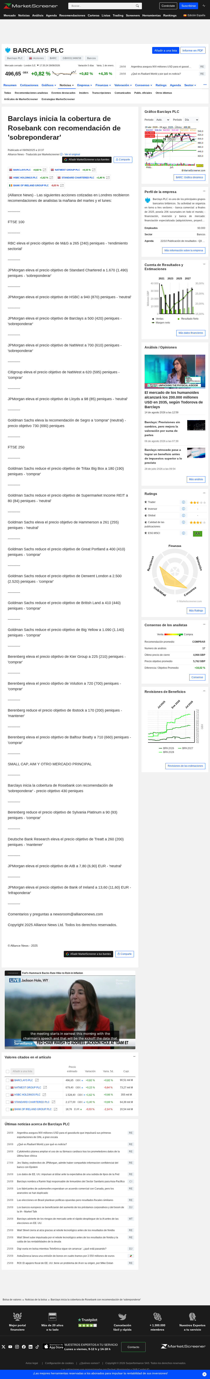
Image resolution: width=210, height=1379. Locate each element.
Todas (7, 92)
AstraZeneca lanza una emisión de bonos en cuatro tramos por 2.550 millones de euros (65, 1255)
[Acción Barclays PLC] (44, 169)
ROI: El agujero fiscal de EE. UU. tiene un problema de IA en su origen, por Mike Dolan (65, 1263)
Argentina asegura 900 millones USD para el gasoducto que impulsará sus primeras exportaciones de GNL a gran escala (161, 66)
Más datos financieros (191, 332)
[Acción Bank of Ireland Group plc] (61, 185)
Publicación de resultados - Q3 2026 (188, 241)
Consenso (142, 85)
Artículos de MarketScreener (21, 99)
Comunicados (123, 92)
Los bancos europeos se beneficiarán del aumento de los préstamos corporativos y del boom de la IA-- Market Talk (70, 1209)
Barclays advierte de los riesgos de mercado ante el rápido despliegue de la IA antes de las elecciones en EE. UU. (68, 1221)
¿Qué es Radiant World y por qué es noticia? (156, 73)
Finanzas (102, 85)
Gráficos (48, 85)
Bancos (201, 234)
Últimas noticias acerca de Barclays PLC (37, 1124)
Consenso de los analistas (166, 625)
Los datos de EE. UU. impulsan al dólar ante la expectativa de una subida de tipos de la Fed (68, 1174)
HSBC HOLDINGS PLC (27, 1094)
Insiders (84, 92)
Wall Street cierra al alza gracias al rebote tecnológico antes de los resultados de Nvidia (66, 1230)
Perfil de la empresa (160, 192)
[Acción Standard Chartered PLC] (107, 177)
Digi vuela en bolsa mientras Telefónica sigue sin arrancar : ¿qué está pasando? (61, 1248)
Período (177, 119)
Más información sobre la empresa (183, 250)
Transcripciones (101, 92)
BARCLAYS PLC (23, 1080)
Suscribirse (188, 5)
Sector (189, 85)
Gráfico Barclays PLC (162, 111)
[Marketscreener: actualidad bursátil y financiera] (30, 6)
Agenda (175, 85)
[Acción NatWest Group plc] (93, 169)
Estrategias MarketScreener (58, 99)
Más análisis (196, 479)
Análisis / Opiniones (161, 347)
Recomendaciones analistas (31, 92)
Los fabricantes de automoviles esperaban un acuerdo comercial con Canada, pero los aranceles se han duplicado (65, 1190)
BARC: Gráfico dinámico (189, 177)
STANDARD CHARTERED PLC (32, 1102)
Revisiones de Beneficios (165, 691)
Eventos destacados (63, 92)
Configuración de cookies (59, 1363)
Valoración (122, 85)
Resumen (10, 85)
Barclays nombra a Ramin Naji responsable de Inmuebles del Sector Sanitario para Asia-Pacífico (71, 1181)
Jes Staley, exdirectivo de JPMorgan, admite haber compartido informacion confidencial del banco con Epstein (67, 1165)
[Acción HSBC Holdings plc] (51, 177)
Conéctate (168, 5)
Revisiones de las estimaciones (185, 765)
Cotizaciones (29, 85)
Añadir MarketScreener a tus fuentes (88, 159)
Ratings (161, 85)
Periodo (149, 119)
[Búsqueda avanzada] (137, 6)
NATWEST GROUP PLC (27, 1087)
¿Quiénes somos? (89, 1363)
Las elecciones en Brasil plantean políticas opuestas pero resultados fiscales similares (65, 1200)
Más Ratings (196, 610)
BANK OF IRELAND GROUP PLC (33, 1109)
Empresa (83, 85)
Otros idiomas (164, 92)
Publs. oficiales (143, 92)
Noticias (66, 85)
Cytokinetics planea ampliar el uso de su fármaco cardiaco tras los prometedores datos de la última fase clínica (68, 1153)
